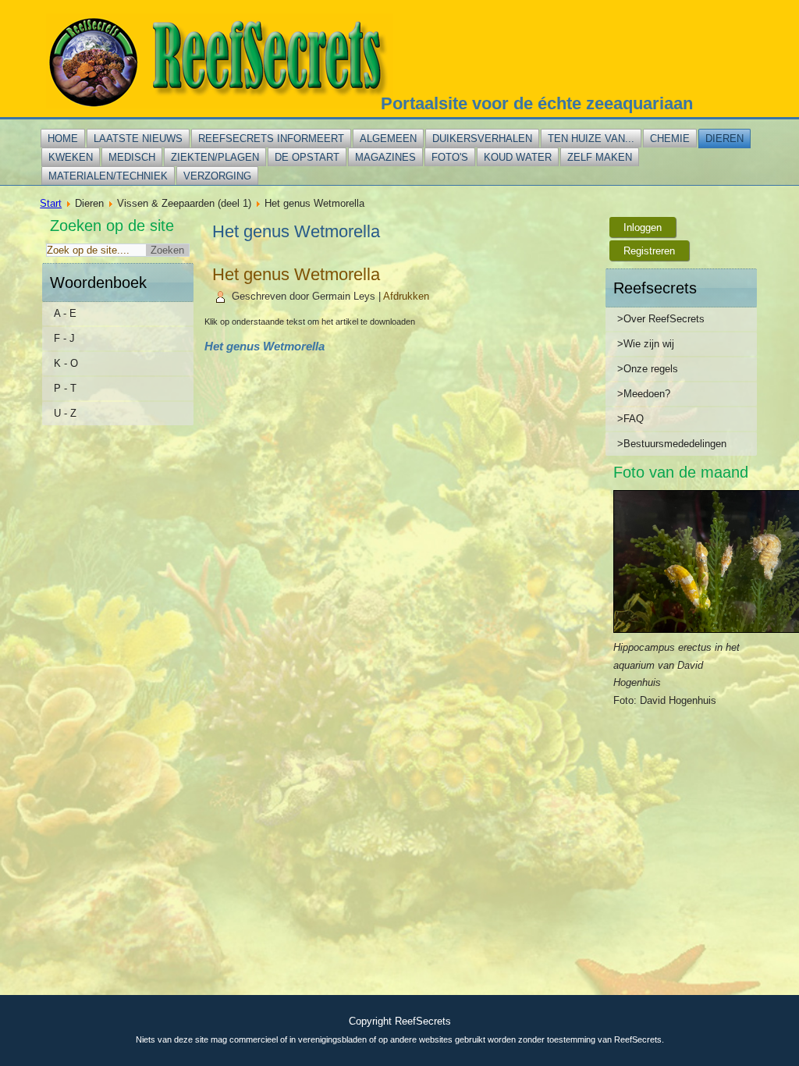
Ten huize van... (591, 138)
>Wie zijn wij (645, 344)
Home (63, 138)
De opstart (307, 157)
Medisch (131, 157)
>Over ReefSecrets (661, 319)
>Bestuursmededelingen (671, 443)
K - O (66, 363)
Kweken (70, 157)
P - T (65, 388)
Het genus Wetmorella (296, 274)
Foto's (449, 157)
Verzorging (217, 176)
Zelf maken (599, 157)
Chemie (670, 138)
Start (51, 203)
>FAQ (630, 419)
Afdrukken (406, 296)
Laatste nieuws (138, 138)
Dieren (724, 138)
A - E (65, 313)
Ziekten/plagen (215, 157)
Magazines (385, 157)
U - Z (65, 413)
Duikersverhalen (482, 138)
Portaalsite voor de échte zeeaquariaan (537, 103)
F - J (64, 338)
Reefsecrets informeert (271, 138)
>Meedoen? (643, 394)
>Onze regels (647, 369)
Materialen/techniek (108, 176)
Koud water (518, 157)
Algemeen (388, 138)
